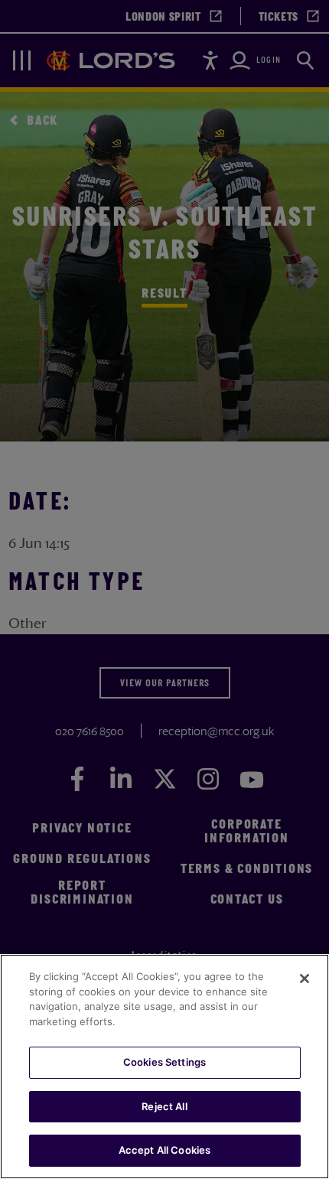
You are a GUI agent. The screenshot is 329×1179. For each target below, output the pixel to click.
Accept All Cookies (164, 1150)
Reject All (164, 1106)
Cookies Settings (164, 1062)
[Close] (304, 978)
